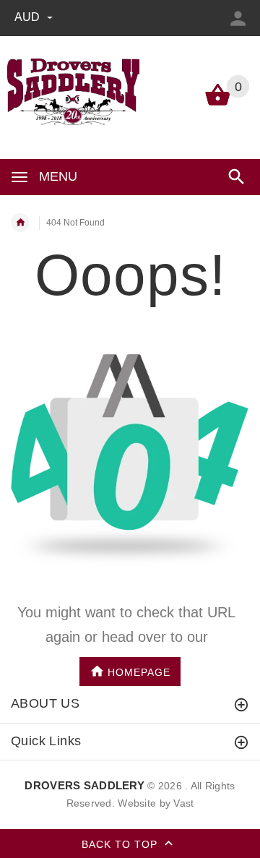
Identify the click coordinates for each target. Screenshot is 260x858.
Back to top (121, 844)
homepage (139, 671)
